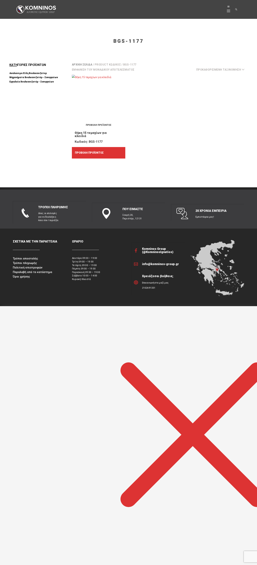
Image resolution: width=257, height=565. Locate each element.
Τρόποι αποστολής (25, 258)
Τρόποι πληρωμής (25, 263)
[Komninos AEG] (35, 9)
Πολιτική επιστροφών (27, 267)
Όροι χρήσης (21, 276)
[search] (236, 9)
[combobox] (222, 69)
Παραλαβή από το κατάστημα (32, 272)
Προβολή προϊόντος (89, 152)
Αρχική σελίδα (82, 64)
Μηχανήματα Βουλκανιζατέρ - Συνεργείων (33, 77)
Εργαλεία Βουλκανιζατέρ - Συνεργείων (31, 81)
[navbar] (228, 9)
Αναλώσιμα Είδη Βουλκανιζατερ (28, 73)
